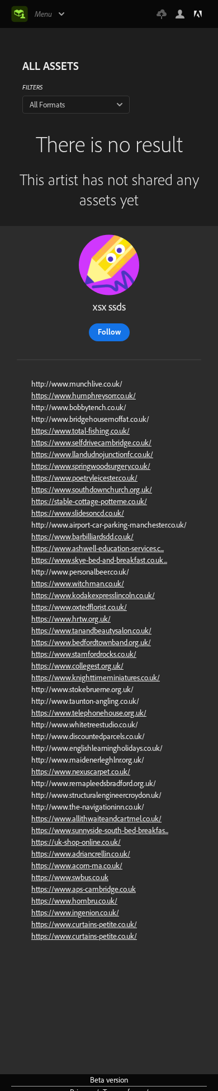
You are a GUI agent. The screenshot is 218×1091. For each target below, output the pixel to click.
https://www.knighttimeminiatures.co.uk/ (95, 678)
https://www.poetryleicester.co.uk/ (84, 478)
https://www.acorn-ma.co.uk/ (76, 865)
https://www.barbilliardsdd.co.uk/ (82, 537)
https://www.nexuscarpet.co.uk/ (80, 771)
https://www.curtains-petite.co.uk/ (84, 924)
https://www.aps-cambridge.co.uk (83, 889)
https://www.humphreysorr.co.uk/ (83, 396)
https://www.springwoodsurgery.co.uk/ (90, 466)
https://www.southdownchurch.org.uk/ (91, 490)
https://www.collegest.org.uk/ (77, 666)
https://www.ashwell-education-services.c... (97, 548)
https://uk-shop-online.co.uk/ (76, 842)
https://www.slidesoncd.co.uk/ (77, 513)
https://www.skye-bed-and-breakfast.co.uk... (99, 560)
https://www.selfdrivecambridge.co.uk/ (91, 443)
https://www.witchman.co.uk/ (77, 584)
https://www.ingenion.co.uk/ (75, 912)
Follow (109, 332)
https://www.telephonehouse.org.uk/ (88, 713)
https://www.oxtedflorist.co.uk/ (79, 607)
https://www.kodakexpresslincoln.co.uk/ (93, 595)
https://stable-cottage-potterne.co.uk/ (89, 501)
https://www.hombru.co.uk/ (74, 901)
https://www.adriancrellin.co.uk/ (80, 854)
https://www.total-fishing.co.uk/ (80, 431)
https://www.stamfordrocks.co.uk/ (83, 654)
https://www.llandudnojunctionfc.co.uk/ (92, 454)
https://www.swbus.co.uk (69, 877)
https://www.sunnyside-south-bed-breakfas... (99, 830)
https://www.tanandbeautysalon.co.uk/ (91, 631)
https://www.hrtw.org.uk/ (71, 619)
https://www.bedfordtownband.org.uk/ (91, 642)
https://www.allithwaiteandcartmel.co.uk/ (96, 818)
